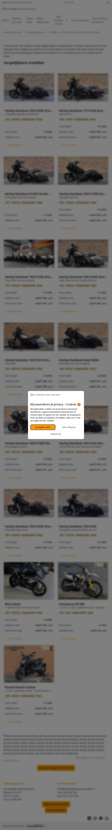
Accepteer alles (42, 427)
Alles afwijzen (69, 427)
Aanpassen (56, 433)
